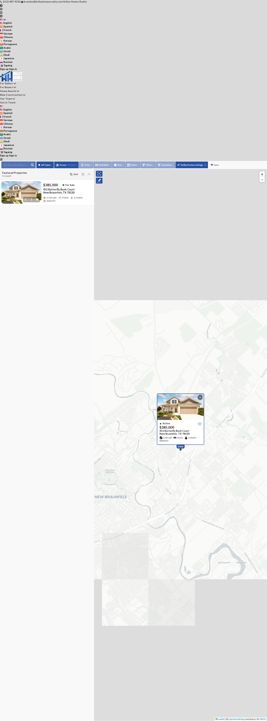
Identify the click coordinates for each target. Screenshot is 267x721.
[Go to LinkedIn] (1, 15)
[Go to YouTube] (1, 12)
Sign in (13, 69)
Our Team (6, 98)
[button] (262, 174)
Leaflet (221, 719)
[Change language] (3, 19)
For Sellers (6, 83)
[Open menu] (1, 159)
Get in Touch (7, 102)
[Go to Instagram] (1, 8)
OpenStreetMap (236, 719)
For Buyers (6, 87)
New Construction (11, 94)
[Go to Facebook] (1, 5)
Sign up (4, 69)
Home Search (8, 90)
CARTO (262, 719)
